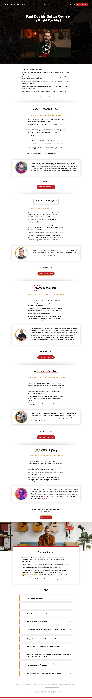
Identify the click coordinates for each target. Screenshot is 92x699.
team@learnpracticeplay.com (30, 574)
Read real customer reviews (52, 687)
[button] (70, 598)
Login (73, 4)
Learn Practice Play (34, 684)
